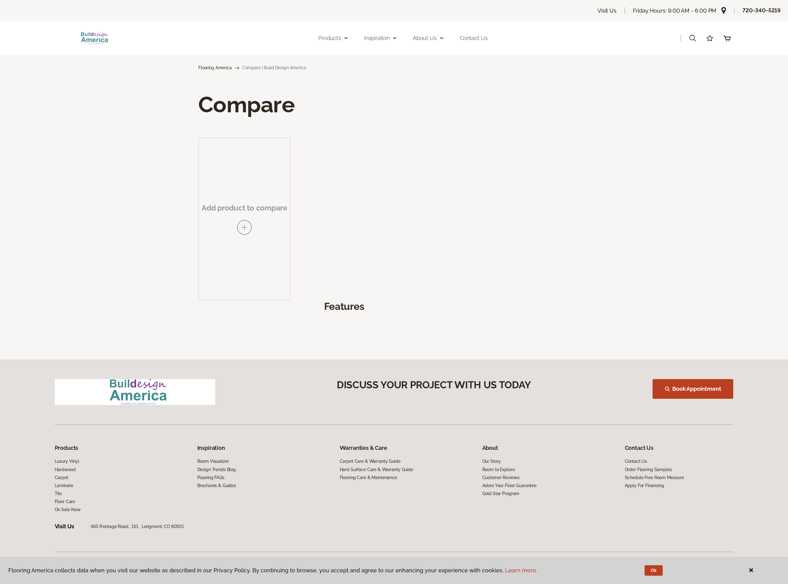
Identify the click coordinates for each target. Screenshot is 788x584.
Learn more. (521, 570)
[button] (692, 38)
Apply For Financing (644, 485)
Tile (58, 493)
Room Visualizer (213, 461)
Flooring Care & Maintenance (368, 477)
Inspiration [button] (377, 38)
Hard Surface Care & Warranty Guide (376, 469)
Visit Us (607, 10)
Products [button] (329, 38)
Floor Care (65, 501)
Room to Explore (498, 469)
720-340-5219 (761, 10)
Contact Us (474, 38)
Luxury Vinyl (67, 461)
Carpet (61, 477)
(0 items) (727, 38)
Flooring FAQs (210, 477)
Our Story (491, 461)
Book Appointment (696, 389)
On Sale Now (68, 509)
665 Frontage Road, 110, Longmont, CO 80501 (137, 526)
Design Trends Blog (216, 469)
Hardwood (65, 469)
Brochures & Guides (216, 485)
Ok (654, 570)
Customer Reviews (501, 477)
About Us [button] (425, 38)
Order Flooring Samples (648, 469)
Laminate (64, 485)
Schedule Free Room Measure (654, 477)
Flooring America (215, 67)
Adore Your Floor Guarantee (509, 485)
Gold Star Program (501, 493)
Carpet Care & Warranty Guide (370, 461)
